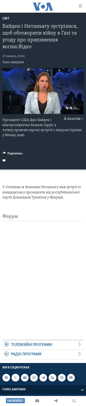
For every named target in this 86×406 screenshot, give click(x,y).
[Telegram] (55, 401)
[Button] (13, 154)
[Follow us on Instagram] (34, 377)
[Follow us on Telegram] (43, 377)
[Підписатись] (71, 377)
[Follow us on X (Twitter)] (15, 377)
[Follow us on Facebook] (6, 377)
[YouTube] (37, 401)
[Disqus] (43, 271)
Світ (5, 19)
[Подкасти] (62, 377)
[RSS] (52, 377)
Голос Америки (13, 62)
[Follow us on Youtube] (25, 377)
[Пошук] (74, 401)
